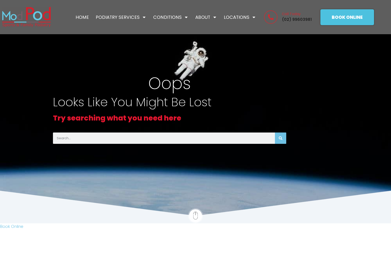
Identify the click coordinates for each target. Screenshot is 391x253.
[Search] (280, 138)
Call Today (291, 14)
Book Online (11, 226)
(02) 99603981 (297, 19)
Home (82, 17)
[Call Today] (270, 17)
